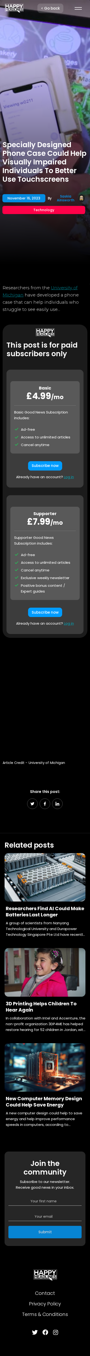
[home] (14, 8)
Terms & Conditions (45, 1314)
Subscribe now (45, 465)
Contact (45, 1293)
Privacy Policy (45, 1304)
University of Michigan (47, 763)
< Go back (50, 8)
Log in (69, 476)
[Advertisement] (45, 697)
